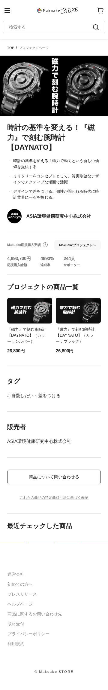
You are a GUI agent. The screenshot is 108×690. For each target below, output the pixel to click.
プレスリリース (22, 594)
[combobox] (51, 27)
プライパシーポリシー (29, 633)
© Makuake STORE (54, 671)
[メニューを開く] (7, 10)
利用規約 (16, 643)
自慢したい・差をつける (36, 395)
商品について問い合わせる (54, 476)
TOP (10, 48)
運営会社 (16, 574)
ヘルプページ (20, 604)
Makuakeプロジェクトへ (77, 245)
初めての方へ (20, 584)
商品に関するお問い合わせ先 (35, 614)
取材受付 (16, 623)
